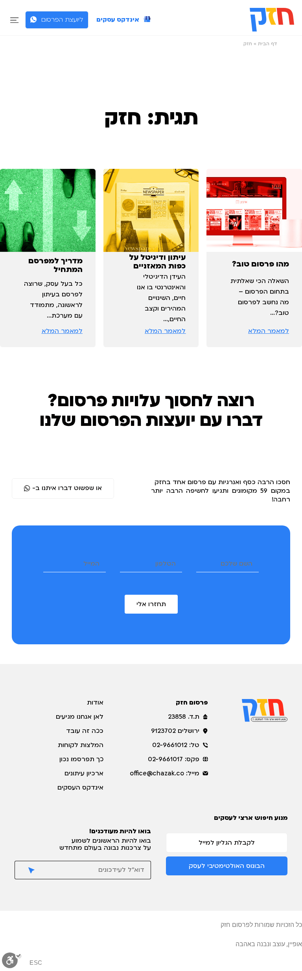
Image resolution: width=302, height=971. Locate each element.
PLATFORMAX (213, 944)
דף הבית (267, 44)
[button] (14, 19)
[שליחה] (28, 870)
